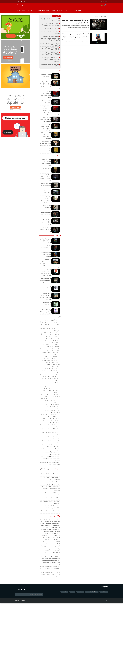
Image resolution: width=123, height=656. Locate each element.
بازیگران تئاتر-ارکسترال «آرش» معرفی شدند (50, 332)
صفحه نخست (77, 11)
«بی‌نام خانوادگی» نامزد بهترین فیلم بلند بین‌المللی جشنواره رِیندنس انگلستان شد (50, 59)
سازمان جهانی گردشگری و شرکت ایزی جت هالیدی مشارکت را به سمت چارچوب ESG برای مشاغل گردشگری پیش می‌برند (50, 538)
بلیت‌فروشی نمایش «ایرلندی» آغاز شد (51, 368)
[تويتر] (22, 1)
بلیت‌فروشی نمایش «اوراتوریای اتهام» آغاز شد (50, 360)
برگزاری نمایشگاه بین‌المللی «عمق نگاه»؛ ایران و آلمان (51, 49)
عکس (53, 11)
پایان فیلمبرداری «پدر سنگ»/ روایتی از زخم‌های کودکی (45, 229)
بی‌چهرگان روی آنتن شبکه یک (51, 29)
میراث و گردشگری (20, 11)
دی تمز (100, 601)
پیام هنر (104, 592)
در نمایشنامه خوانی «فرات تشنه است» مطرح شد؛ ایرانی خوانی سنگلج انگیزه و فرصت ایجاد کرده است (50, 428)
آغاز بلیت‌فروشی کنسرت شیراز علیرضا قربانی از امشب (50, 20)
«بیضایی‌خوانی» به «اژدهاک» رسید (52, 356)
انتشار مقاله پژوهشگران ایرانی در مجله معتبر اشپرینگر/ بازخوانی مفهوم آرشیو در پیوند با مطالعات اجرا (50, 458)
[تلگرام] (16, 1)
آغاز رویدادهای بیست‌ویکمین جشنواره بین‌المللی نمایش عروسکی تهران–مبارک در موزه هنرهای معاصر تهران (50, 364)
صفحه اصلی (103, 16)
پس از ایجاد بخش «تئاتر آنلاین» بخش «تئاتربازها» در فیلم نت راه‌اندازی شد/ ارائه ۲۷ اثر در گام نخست (50, 406)
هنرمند (64, 592)
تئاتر (70, 11)
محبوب (49, 469)
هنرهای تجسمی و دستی (43, 11)
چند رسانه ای (31, 11)
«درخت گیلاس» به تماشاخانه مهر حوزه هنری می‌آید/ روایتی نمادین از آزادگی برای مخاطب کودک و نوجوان (50, 400)
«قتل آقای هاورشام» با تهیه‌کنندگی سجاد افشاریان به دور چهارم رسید (45, 119)
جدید (56, 469)
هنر (73, 592)
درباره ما (105, 2)
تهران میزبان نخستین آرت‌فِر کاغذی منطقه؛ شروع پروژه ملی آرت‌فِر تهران (45, 311)
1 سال (44, 527)
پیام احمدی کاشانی (92, 592)
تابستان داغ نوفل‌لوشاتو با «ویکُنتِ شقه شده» (50, 33)
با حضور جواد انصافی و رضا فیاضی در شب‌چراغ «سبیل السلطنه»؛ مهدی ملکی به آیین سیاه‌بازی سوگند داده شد (50, 38)
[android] (24, 589)
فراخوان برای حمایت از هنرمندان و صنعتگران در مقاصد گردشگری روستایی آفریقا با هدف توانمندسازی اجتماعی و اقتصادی (50, 531)
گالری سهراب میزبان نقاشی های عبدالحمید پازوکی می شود (45, 289)
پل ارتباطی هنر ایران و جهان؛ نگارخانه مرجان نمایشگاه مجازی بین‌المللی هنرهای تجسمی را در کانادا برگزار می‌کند (50, 263)
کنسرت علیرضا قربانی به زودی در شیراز (51, 358)
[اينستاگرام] (19, 1)
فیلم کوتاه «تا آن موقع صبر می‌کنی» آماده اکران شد (50, 65)
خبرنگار (80, 592)
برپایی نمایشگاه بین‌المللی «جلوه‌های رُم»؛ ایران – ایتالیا (50, 44)
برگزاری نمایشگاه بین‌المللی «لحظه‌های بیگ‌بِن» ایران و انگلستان (50, 54)
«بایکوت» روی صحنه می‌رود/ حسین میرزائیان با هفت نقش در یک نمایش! (45, 143)
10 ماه (42, 521)
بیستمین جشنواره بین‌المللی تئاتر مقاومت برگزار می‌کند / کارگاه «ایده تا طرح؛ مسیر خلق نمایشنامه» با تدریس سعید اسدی (50, 110)
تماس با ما (100, 2)
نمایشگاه (59, 11)
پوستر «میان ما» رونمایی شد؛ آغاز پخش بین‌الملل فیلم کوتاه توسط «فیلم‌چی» (45, 214)
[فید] (24, 1)
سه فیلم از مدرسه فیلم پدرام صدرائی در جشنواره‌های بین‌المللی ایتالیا (50, 25)
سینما (65, 11)
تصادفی (42, 469)
